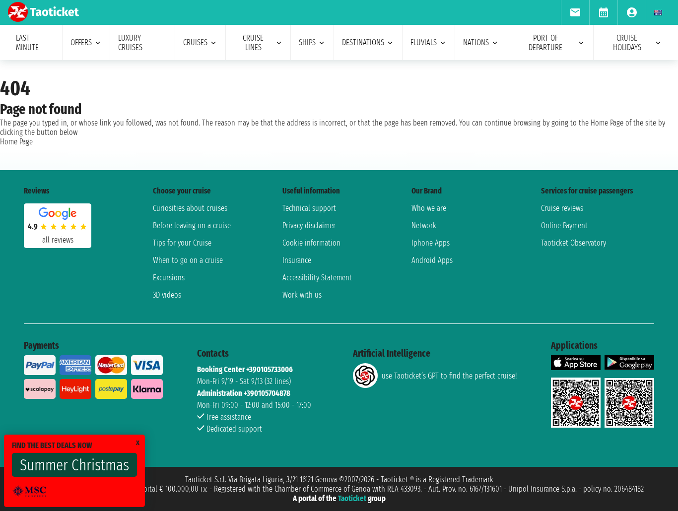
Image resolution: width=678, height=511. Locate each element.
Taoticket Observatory (573, 243)
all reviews (57, 240)
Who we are (428, 208)
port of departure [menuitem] (545, 42)
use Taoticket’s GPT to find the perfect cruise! (449, 376)
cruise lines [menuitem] (253, 42)
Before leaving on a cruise (192, 225)
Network (423, 225)
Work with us (302, 295)
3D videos (167, 295)
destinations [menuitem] (363, 42)
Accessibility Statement (317, 277)
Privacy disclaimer (309, 225)
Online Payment (564, 225)
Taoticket (352, 498)
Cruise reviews (562, 208)
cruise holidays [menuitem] (627, 42)
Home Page (16, 141)
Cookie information (311, 243)
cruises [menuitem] (195, 42)
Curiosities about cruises (190, 208)
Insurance (296, 260)
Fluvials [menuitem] (423, 42)
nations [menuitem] (476, 42)
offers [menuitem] (81, 42)
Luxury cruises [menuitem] (130, 42)
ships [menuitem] (307, 42)
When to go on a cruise (188, 260)
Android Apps (432, 260)
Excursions (169, 277)
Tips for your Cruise (182, 243)
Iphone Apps (430, 243)
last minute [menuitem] (27, 42)
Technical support (309, 208)
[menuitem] (575, 12)
